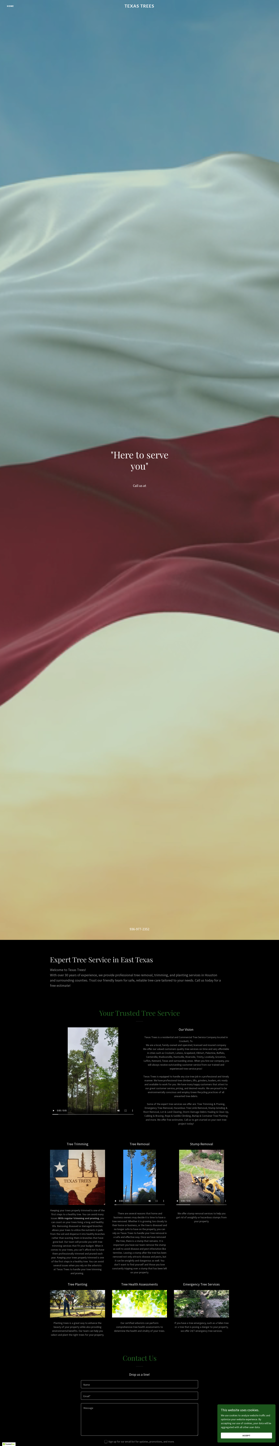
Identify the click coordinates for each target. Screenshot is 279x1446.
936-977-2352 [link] (139, 929)
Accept (246, 1435)
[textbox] (139, 1384)
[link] (139, 6)
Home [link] (10, 6)
